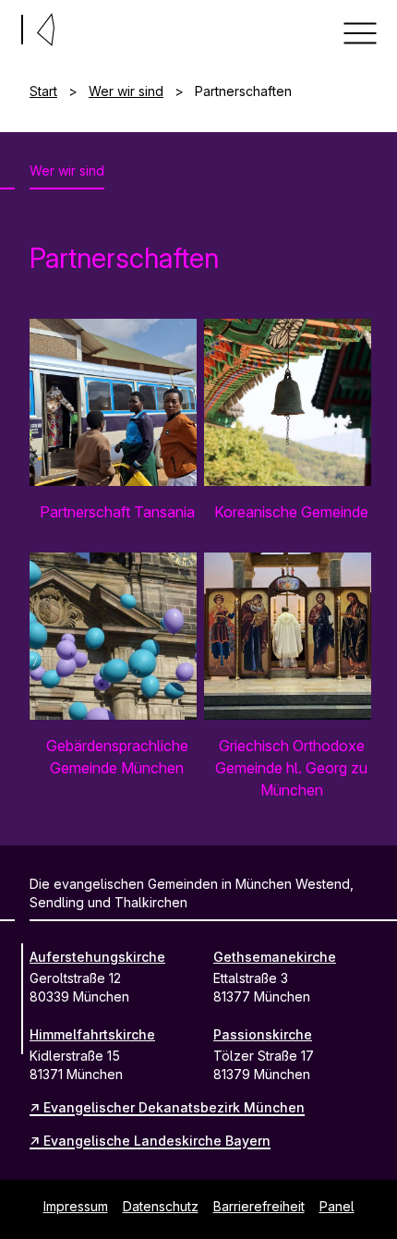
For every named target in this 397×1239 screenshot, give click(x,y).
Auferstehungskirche (97, 957)
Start (43, 91)
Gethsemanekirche (274, 957)
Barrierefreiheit (259, 1206)
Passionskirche (262, 1034)
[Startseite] (7, 26)
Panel (337, 1206)
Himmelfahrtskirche (92, 1034)
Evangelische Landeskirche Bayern (157, 1140)
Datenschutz (160, 1206)
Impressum (75, 1206)
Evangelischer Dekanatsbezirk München (174, 1107)
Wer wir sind (126, 91)
